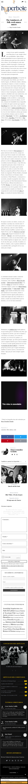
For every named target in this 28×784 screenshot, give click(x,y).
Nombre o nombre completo (8, 576)
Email (4, 582)
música (11, 430)
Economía (17, 617)
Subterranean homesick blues (14, 282)
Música (10, 17)
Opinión (18, 624)
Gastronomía (22, 619)
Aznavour (3, 100)
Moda (9, 624)
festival (10, 78)
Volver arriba (13, 772)
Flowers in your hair (19, 232)
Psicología (16, 629)
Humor (4, 622)
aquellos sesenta (6, 288)
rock (15, 430)
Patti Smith (9, 116)
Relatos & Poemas (9, 631)
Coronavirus (17, 615)
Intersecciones (11, 622)
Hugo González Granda (15, 27)
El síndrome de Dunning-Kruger (8, 681)
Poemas (5, 629)
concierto (3, 430)
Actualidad (6, 608)
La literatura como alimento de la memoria (14, 667)
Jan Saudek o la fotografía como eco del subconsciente (8, 691)
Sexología (18, 631)
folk (8, 430)
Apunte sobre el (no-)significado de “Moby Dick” (13, 737)
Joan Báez (12, 118)
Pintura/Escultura (18, 627)
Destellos (6, 617)
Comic (17, 613)
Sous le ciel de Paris (14, 486)
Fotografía (17, 620)
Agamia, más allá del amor (7, 683)
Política (10, 629)
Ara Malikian (23, 116)
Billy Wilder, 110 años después (14, 494)
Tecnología (23, 631)
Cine (14, 613)
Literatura (20, 622)
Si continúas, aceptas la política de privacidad (13, 587)
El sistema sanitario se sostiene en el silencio (9, 687)
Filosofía (10, 619)
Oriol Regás (4, 106)
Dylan (8, 284)
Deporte (22, 615)
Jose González (16, 120)
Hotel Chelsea (22, 286)
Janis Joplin (17, 288)
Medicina (5, 624)
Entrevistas (21, 617)
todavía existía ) (18, 108)
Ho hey (8, 185)
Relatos (22, 629)
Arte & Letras (9, 610)
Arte (21, 608)
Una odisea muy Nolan (10, 708)
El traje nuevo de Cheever (14, 499)
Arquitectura (15, 608)
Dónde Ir (12, 617)
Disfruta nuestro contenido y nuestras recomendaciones (14, 777)
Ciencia (17, 611)
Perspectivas (10, 627)
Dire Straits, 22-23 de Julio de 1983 (9, 695)
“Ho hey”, (9, 236)
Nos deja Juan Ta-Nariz (10, 723)
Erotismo (5, 619)
